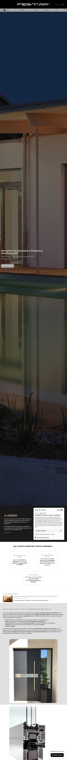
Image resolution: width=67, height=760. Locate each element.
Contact (61, 10)
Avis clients (41, 10)
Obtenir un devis (57, 755)
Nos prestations (7, 266)
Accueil (4, 10)
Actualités (52, 10)
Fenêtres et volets (14, 10)
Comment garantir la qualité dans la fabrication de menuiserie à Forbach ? (35, 596)
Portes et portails (29, 10)
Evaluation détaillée (41, 530)
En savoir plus (7, 532)
